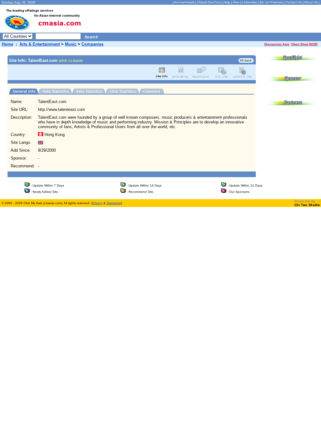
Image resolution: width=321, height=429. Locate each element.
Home (7, 44)
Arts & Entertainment (39, 44)
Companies (92, 44)
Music (70, 44)
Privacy (97, 203)
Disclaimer (114, 203)
